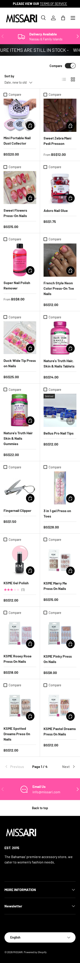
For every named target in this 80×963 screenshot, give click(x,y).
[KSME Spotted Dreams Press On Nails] (20, 705)
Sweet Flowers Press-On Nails (15, 213)
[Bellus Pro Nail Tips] (60, 410)
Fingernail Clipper (17, 510)
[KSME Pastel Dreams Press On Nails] (60, 705)
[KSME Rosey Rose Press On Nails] (20, 633)
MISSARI (18, 952)
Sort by (9, 76)
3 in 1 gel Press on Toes (57, 513)
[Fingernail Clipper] (20, 487)
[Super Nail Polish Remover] (20, 259)
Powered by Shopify (35, 952)
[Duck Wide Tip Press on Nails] (20, 337)
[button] (63, 18)
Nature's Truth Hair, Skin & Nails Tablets (59, 363)
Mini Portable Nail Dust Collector (17, 140)
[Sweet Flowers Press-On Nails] (20, 187)
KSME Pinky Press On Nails (58, 659)
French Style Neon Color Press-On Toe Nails (59, 288)
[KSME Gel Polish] (20, 560)
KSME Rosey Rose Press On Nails (18, 658)
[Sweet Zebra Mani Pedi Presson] (60, 115)
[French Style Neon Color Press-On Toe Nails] (60, 260)
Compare (56, 66)
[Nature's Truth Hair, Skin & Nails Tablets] (60, 337)
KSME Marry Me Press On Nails (55, 586)
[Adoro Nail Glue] (60, 187)
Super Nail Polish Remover (17, 285)
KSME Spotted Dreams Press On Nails (17, 733)
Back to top (40, 808)
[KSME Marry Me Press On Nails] (60, 560)
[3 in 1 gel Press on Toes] (60, 487)
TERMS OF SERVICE (53, 4)
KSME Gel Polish (16, 583)
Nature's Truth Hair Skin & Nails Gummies (18, 438)
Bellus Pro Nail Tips (59, 433)
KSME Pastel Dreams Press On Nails (60, 731)
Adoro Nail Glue (56, 210)
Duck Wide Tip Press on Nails (20, 363)
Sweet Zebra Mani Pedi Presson (57, 141)
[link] (16, 766)
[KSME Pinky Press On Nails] (60, 633)
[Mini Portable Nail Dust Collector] (20, 115)
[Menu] (73, 18)
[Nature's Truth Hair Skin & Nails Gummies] (20, 410)
